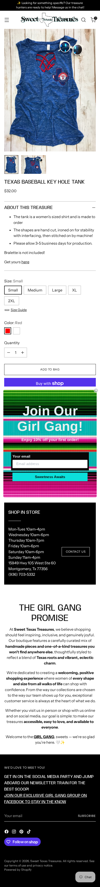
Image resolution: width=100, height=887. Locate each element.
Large (57, 290)
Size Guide (19, 310)
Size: (13, 281)
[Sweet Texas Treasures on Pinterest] (22, 832)
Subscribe (87, 816)
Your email (21, 456)
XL (74, 290)
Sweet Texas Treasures (45, 861)
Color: (13, 322)
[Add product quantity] (22, 352)
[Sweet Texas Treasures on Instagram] (14, 832)
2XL (11, 300)
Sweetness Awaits (50, 477)
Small (13, 290)
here (25, 262)
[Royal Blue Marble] (16, 330)
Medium (35, 290)
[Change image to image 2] (33, 164)
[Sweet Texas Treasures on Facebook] (7, 832)
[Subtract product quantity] (8, 352)
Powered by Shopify (18, 869)
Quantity (12, 342)
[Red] (7, 330)
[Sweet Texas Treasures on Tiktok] (29, 832)
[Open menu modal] (6, 20)
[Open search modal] (83, 20)
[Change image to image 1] (11, 164)
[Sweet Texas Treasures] (49, 20)
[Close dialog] (96, 390)
